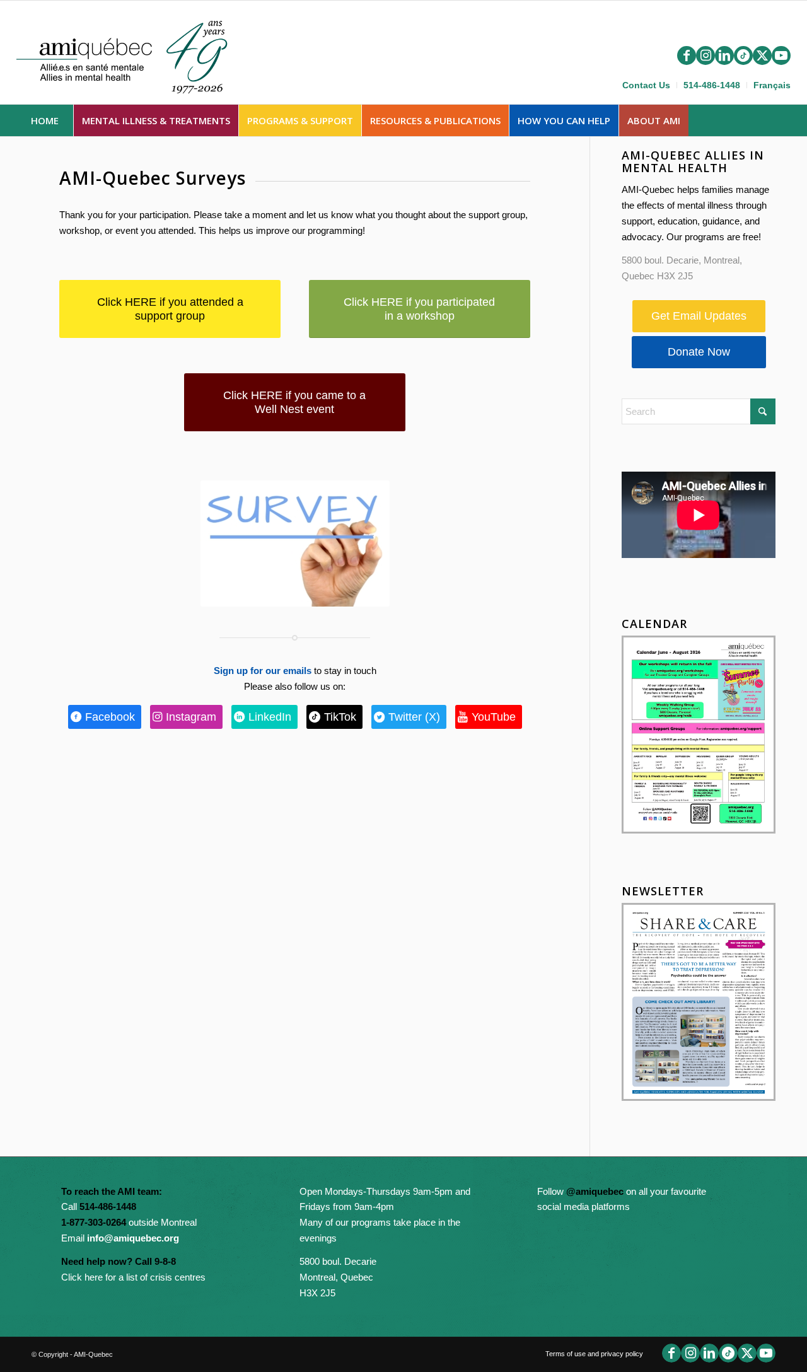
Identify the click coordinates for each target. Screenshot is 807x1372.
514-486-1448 (711, 85)
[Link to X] (762, 55)
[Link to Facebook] (686, 55)
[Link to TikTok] (743, 55)
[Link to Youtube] (781, 55)
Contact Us (646, 85)
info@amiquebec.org (133, 1238)
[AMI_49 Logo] (134, 55)
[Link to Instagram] (705, 55)
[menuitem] (646, 85)
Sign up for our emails (262, 670)
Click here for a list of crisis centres (133, 1277)
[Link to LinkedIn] (724, 55)
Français (772, 85)
